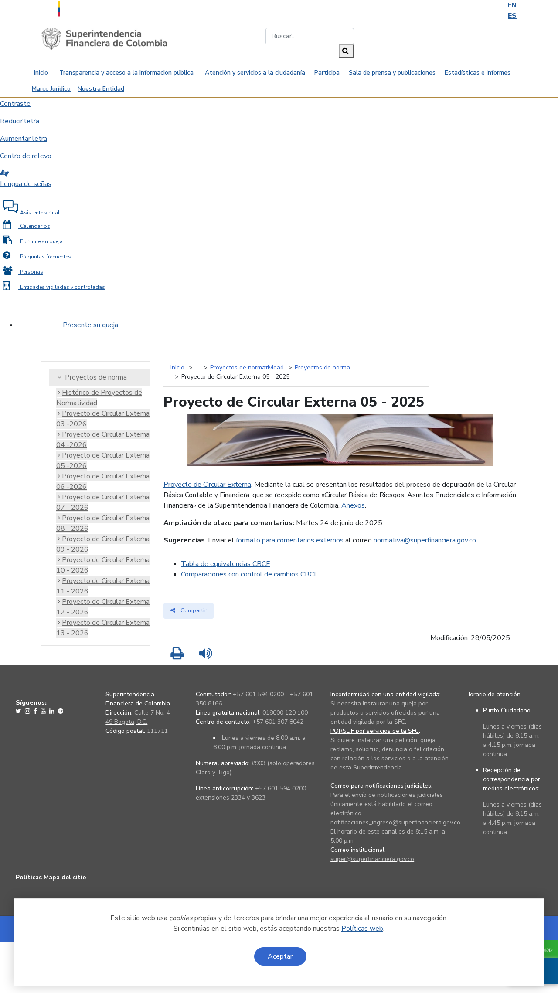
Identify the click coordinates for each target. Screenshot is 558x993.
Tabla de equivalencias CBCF (225, 564)
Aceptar (280, 956)
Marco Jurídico (51, 89)
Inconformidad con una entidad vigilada (384, 694)
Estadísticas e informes (477, 72)
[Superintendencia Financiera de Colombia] (104, 38)
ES (512, 15)
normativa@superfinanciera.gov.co (425, 540)
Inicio (41, 72)
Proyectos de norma (95, 377)
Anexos (353, 505)
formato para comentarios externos (290, 540)
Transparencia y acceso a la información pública (126, 72)
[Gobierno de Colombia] (80, 8)
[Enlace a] (19, 711)
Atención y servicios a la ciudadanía (255, 72)
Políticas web (362, 928)
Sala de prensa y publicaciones (392, 72)
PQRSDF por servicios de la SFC (374, 731)
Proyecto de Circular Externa (207, 484)
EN (512, 5)
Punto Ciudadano (507, 710)
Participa (327, 72)
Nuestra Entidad (101, 89)
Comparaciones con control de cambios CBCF (249, 574)
